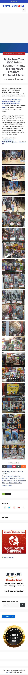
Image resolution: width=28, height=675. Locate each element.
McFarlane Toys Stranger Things (11, 478)
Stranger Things (7, 485)
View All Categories (8, 617)
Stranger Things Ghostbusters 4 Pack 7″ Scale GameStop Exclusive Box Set (11, 101)
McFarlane (7, 476)
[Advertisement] (14, 28)
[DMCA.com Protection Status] (6, 494)
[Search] (22, 605)
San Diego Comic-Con (9, 53)
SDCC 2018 (12, 483)
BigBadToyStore (11, 142)
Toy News (21, 53)
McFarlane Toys (16, 476)
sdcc (7, 483)
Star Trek (17, 53)
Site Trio (8, 672)
